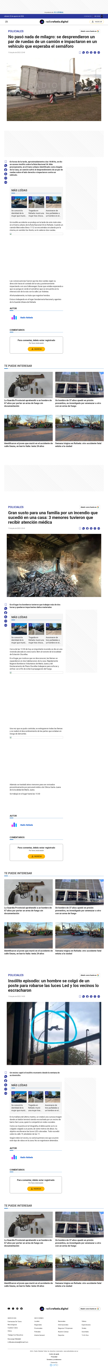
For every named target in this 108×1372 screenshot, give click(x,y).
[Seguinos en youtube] (9, 1308)
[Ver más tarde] (80, 52)
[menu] (6, 22)
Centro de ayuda (54, 1354)
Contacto (88, 16)
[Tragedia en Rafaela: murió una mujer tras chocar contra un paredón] (36, 202)
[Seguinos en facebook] (21, 1308)
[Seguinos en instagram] (17, 1308)
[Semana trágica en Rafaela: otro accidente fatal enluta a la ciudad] (79, 428)
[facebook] (87, 52)
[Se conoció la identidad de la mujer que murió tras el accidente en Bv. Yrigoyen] (19, 202)
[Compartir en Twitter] (91, 52)
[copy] (98, 52)
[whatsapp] (83, 52)
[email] (95, 52)
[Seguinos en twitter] (13, 1308)
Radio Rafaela (26, 317)
